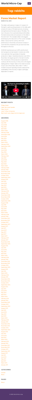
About (3, 382)
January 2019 (4, 193)
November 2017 (5, 220)
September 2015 (5, 267)
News (2, 374)
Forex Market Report (13, 18)
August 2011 (4, 353)
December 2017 (5, 218)
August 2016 (4, 246)
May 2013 (3, 314)
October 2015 (4, 265)
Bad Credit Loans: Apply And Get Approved (12, 113)
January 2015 (4, 277)
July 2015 (3, 271)
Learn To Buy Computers (8, 111)
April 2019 (3, 187)
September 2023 (5, 146)
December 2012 (5, 324)
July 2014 (3, 288)
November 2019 (5, 173)
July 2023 (3, 148)
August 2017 (4, 226)
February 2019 (5, 191)
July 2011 (3, 355)
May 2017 (3, 232)
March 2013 (4, 318)
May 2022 (3, 152)
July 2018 (3, 205)
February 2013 (5, 320)
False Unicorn (4, 109)
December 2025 (5, 134)
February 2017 (5, 238)
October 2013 (4, 304)
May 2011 (3, 359)
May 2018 (3, 208)
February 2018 (5, 214)
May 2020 (4, 162)
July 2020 (3, 158)
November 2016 (5, 242)
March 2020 (4, 166)
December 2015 (5, 261)
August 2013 (4, 308)
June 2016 (4, 249)
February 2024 (5, 144)
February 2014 (5, 298)
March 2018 (4, 212)
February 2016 (5, 257)
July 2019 (3, 181)
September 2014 (5, 285)
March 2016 (4, 255)
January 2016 (4, 259)
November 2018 (5, 197)
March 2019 (4, 189)
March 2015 (4, 273)
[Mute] (26, 97)
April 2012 (3, 337)
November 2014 (5, 281)
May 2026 (3, 126)
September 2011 (5, 351)
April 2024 (4, 140)
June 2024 (4, 136)
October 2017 (5, 222)
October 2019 (5, 175)
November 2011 (5, 347)
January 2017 (4, 240)
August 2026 (4, 121)
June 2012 (4, 335)
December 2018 (5, 195)
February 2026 (5, 132)
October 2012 (4, 328)
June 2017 (4, 230)
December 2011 (5, 345)
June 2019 (4, 183)
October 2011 (4, 349)
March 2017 (4, 236)
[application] (16, 90)
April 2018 (3, 210)
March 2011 (4, 363)
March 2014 (4, 296)
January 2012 (4, 343)
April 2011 (3, 361)
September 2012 (5, 329)
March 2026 (4, 130)
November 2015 (5, 263)
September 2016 (5, 244)
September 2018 (5, 201)
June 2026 (4, 125)
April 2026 (3, 128)
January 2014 (4, 300)
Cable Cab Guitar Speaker (8, 107)
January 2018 (4, 216)
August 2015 (4, 269)
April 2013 (3, 316)
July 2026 (3, 123)
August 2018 (4, 203)
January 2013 (4, 322)
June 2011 (3, 357)
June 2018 (4, 206)
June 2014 (4, 290)
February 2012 (5, 341)
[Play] (3, 97)
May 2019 (3, 185)
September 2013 (5, 306)
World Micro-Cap (11, 3)
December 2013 (5, 302)
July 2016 (3, 247)
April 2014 (3, 294)
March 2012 (4, 339)
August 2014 (4, 286)
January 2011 (4, 365)
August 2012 (4, 331)
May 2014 (3, 292)
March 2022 (4, 154)
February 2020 (5, 167)
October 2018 (5, 199)
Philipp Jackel (4, 105)
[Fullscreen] (29, 97)
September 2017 (5, 224)
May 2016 (3, 251)
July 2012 (3, 333)
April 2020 (4, 164)
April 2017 (3, 234)
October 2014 (5, 283)
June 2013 (4, 312)
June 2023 (4, 150)
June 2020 (4, 160)
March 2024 (4, 142)
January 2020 (4, 169)
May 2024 (4, 138)
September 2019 (5, 177)
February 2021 (5, 156)
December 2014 (5, 279)
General (3, 372)
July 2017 (3, 228)
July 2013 (3, 310)
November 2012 (5, 326)
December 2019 (5, 171)
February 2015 (5, 275)
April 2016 (3, 253)
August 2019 (4, 179)
